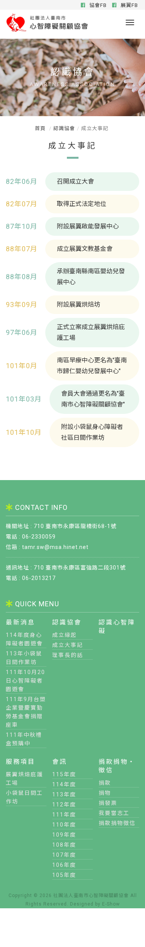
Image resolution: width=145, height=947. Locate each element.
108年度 (64, 845)
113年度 (64, 794)
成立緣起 (64, 635)
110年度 (64, 825)
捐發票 (108, 803)
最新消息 (20, 622)
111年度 (64, 814)
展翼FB (128, 5)
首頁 (40, 128)
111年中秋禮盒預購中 (24, 739)
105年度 (64, 875)
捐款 (105, 783)
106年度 (64, 865)
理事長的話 (67, 655)
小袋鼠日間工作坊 (24, 797)
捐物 (105, 793)
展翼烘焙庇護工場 (24, 778)
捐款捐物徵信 (117, 823)
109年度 (64, 835)
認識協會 (64, 128)
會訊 (59, 761)
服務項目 (20, 761)
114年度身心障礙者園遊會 (24, 639)
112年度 (64, 804)
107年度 (64, 855)
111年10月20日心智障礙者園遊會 (25, 680)
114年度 (64, 784)
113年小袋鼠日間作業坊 (24, 657)
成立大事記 (67, 645)
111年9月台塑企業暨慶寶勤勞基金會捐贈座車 (26, 712)
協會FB (97, 5)
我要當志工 (114, 813)
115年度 (64, 774)
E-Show (111, 904)
